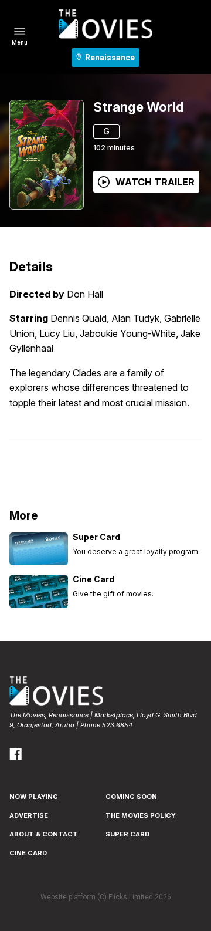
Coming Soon (131, 796)
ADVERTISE (28, 815)
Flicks (117, 897)
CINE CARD (28, 853)
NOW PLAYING (33, 796)
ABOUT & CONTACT (43, 834)
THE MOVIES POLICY (141, 815)
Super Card (127, 834)
